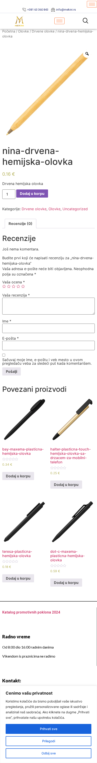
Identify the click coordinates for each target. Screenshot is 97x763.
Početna (8, 31)
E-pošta (10, 338)
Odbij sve (49, 753)
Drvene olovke (43, 31)
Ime (6, 321)
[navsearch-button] (85, 21)
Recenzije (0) (20, 223)
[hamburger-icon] (92, 4)
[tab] (20, 223)
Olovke (23, 31)
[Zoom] (87, 54)
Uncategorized (75, 209)
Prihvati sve (48, 729)
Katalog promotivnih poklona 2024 (31, 612)
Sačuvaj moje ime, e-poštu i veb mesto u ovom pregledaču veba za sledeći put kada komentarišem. (47, 361)
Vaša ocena (13, 282)
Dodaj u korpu (32, 193)
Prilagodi (48, 741)
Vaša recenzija (16, 295)
